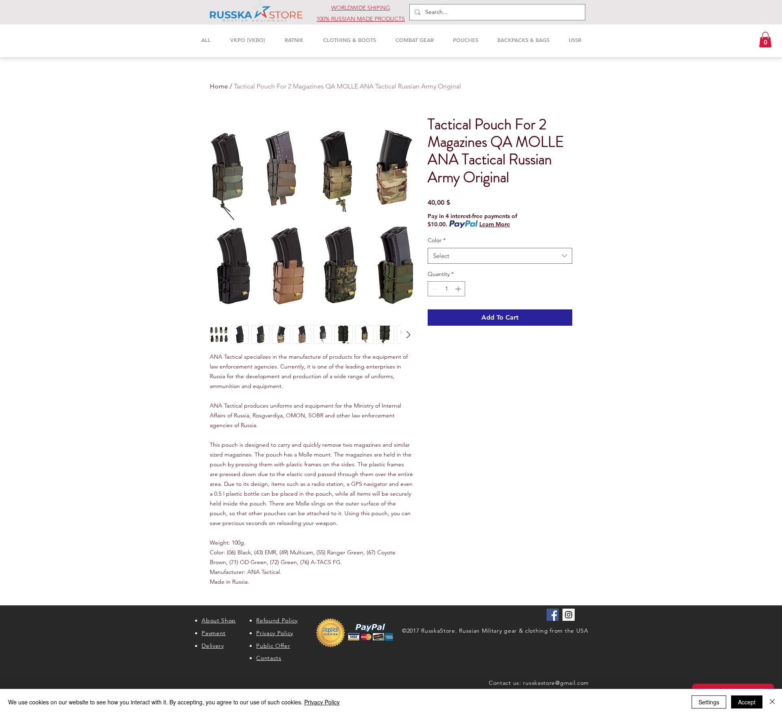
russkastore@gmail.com (556, 682)
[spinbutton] (446, 289)
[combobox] (500, 256)
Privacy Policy (322, 702)
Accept (747, 702)
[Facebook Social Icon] (553, 615)
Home (219, 86)
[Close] (772, 701)
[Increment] (459, 289)
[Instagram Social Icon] (568, 615)
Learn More (494, 224)
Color (437, 240)
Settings (709, 702)
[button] (765, 39)
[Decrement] (434, 289)
